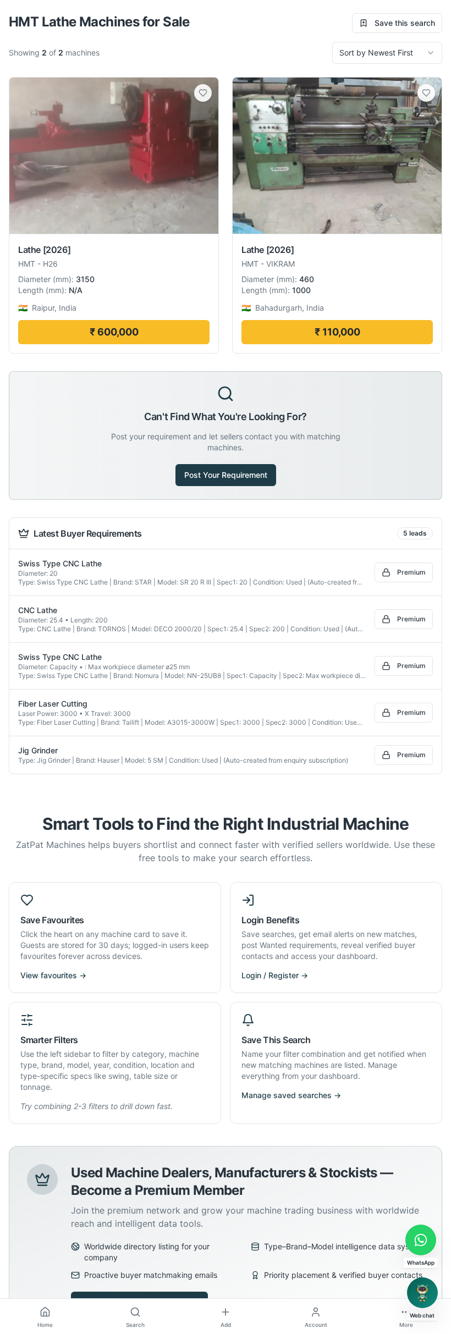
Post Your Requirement (225, 474)
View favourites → (53, 975)
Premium (411, 572)
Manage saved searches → (291, 1095)
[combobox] (387, 53)
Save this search (405, 22)
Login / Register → (274, 975)
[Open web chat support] (422, 1292)
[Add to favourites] (203, 93)
